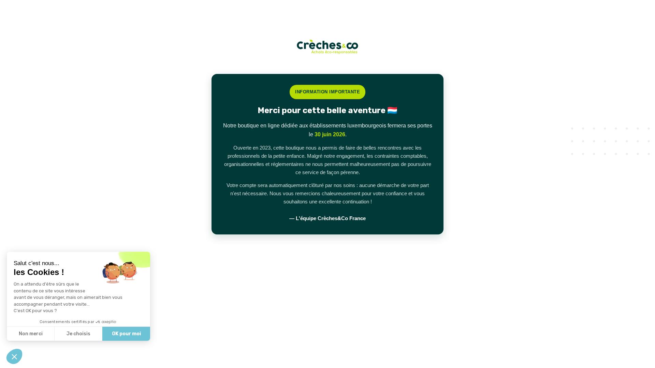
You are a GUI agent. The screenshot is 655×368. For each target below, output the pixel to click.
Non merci (31, 334)
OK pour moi (126, 334)
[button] (14, 356)
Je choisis (78, 334)
